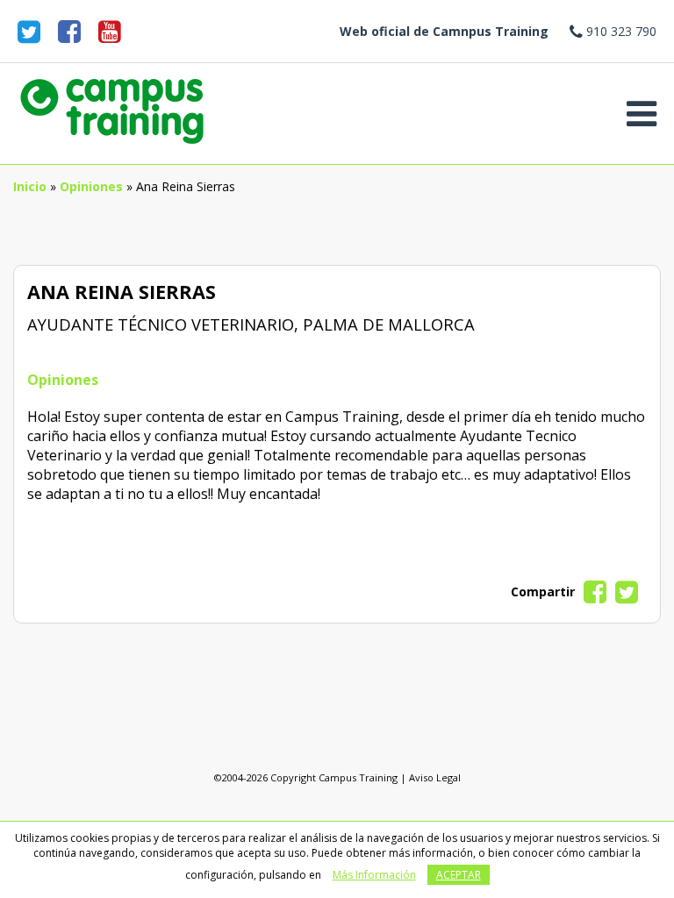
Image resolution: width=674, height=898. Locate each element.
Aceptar (458, 874)
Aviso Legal (435, 777)
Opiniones (91, 186)
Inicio (30, 186)
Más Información (374, 874)
